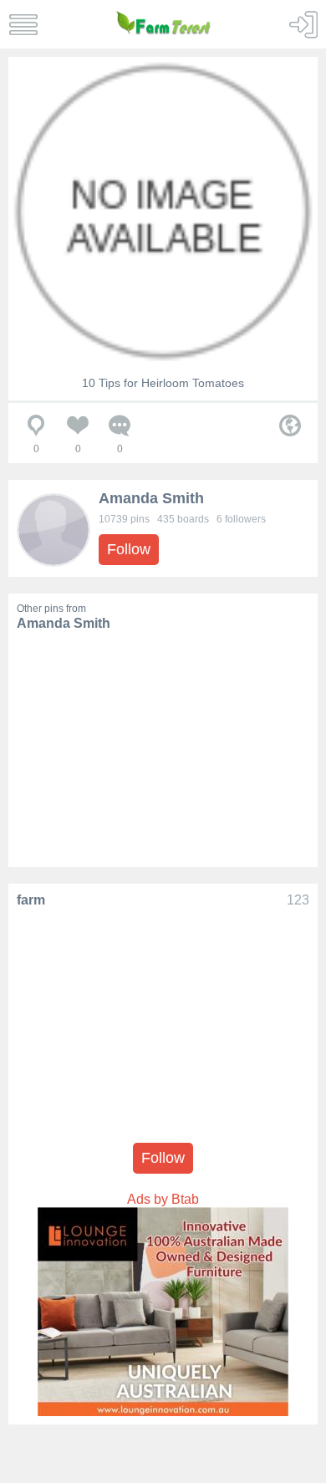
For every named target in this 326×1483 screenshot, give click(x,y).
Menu (23, 24)
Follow (128, 549)
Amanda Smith (151, 498)
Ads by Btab (163, 1199)
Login (303, 24)
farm (31, 900)
